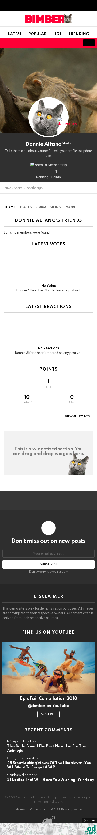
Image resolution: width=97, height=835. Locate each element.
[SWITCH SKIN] (57, 42)
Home (10, 207)
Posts (26, 207)
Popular (37, 34)
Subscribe (48, 714)
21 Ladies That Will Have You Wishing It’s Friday (50, 780)
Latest (15, 34)
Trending (78, 34)
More (70, 207)
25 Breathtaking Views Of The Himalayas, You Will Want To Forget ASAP (49, 765)
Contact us (38, 809)
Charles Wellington (20, 774)
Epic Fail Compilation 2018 (48, 698)
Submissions (48, 207)
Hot (57, 34)
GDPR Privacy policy (66, 809)
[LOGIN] (73, 42)
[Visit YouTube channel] (48, 668)
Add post (89, 42)
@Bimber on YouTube (48, 706)
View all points (77, 416)
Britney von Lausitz (19, 741)
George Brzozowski (21, 758)
